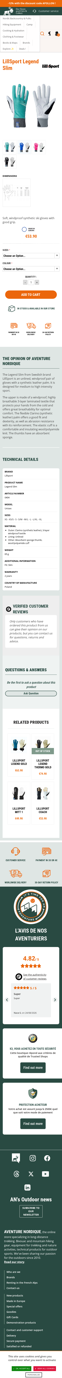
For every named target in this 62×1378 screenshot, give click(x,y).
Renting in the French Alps (22, 1282)
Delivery (11, 1335)
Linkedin (27, 1187)
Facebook (47, 1158)
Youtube (45, 1174)
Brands (11, 1277)
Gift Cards (12, 1317)
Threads (16, 1174)
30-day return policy (48, 333)
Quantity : (31, 276)
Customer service (15, 860)
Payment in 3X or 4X (46, 860)
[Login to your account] (49, 33)
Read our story (14, 1262)
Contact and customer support (25, 1330)
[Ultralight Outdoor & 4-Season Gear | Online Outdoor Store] (8, 11)
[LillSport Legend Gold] (19, 755)
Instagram (32, 1158)
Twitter (31, 1174)
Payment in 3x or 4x (13, 333)
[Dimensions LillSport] (16, 193)
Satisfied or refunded (19, 1346)
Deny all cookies (46, 1368)
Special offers (14, 1306)
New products (15, 1295)
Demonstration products (21, 1322)
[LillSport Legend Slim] (10, 147)
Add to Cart (30, 295)
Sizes (5, 250)
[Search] (42, 33)
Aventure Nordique (22, 1231)
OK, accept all (23, 1368)
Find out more (33, 1068)
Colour (7, 263)
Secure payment (16, 1341)
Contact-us (13, 1288)
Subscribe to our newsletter (30, 1211)
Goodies (11, 1311)
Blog (16, 1158)
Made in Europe (16, 1301)
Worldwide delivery (30, 333)
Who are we (13, 1272)
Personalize (34, 1375)
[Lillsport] (50, 66)
